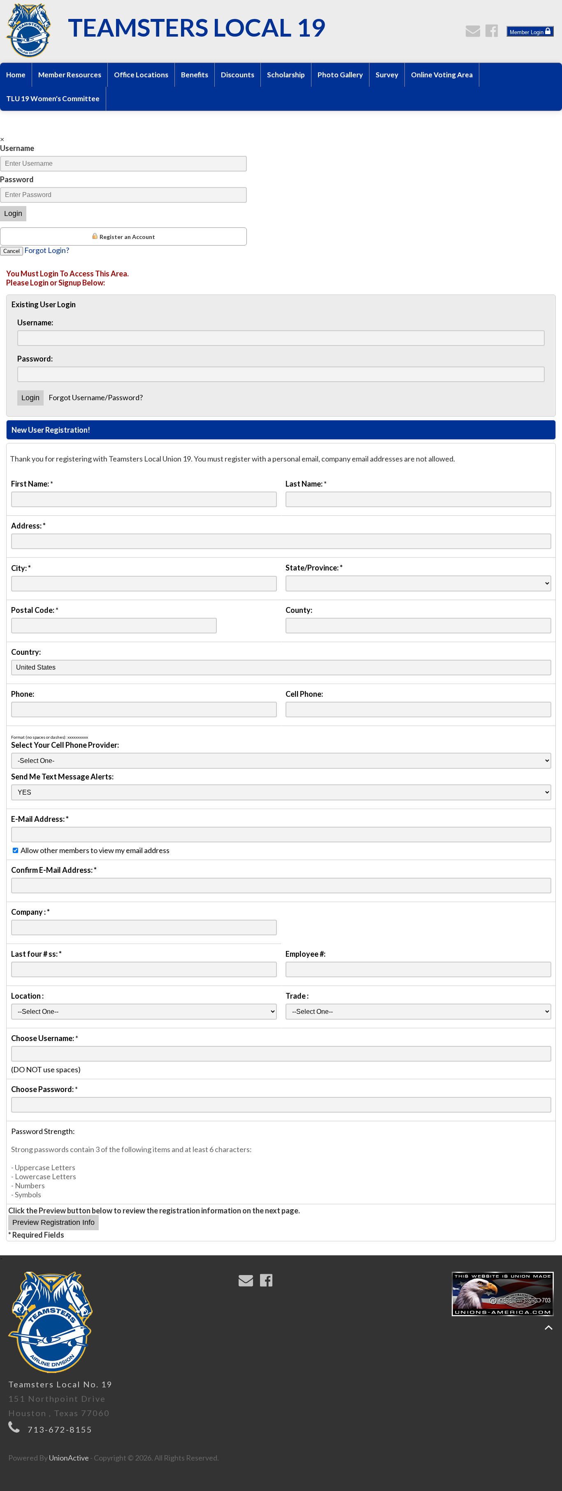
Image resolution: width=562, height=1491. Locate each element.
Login (13, 213)
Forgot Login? (46, 250)
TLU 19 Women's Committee (53, 98)
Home (16, 74)
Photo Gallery (340, 74)
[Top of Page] (548, 1327)
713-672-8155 (60, 1429)
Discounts (237, 74)
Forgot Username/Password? (96, 397)
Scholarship (286, 74)
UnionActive (69, 1457)
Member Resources (69, 74)
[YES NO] (281, 791)
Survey (387, 74)
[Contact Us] (475, 32)
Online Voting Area (442, 74)
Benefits (194, 74)
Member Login (527, 32)
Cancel (11, 251)
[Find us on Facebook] (493, 32)
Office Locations (141, 74)
